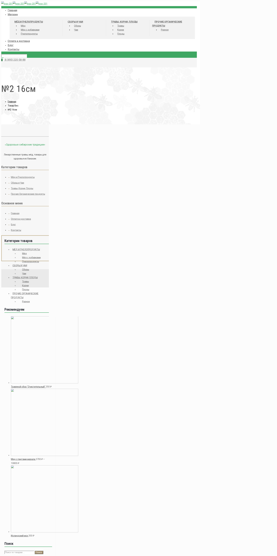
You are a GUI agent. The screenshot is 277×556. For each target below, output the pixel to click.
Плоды (25, 289)
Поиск (39, 552)
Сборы (25, 269)
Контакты (16, 230)
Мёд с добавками (31, 257)
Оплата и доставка (21, 219)
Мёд (24, 253)
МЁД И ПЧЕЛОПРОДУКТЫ (26, 249)
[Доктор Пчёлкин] (24, 3)
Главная (12, 101)
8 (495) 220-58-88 (14, 59)
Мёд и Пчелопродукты (23, 177)
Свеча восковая (119, 220)
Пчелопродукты (30, 261)
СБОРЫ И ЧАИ (20, 265)
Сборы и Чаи (17, 182)
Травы (25, 281)
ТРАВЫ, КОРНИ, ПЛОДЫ (25, 277)
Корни (25, 285)
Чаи (24, 273)
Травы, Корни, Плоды (22, 188)
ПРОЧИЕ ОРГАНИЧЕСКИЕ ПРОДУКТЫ (24, 295)
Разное (26, 301)
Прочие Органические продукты (28, 194)
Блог (13, 224)
